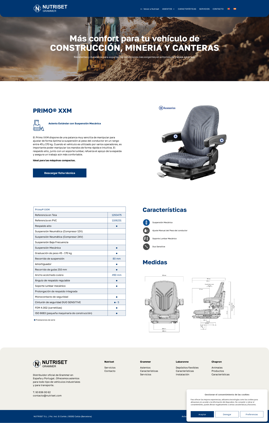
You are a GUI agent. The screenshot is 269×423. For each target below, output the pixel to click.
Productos (218, 370)
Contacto (109, 370)
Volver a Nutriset (151, 9)
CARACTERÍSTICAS (187, 9)
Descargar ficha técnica (59, 173)
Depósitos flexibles (187, 367)
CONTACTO (218, 9)
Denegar (227, 414)
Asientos (145, 367)
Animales (217, 367)
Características (149, 370)
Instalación (182, 374)
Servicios (109, 367)
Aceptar (202, 414)
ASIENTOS (167, 9)
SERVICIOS (204, 9)
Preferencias (252, 414)
